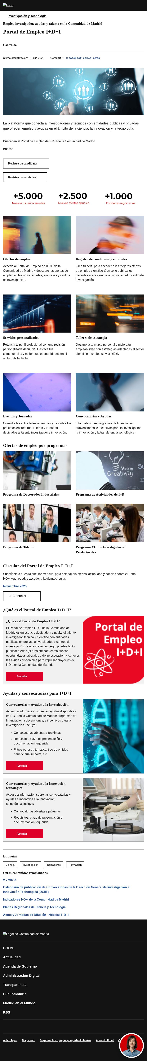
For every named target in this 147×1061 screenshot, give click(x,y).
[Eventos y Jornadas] (37, 404)
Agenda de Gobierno (20, 966)
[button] (26, 163)
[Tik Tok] (77, 1026)
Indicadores (54, 864)
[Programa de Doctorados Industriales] (37, 475)
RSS (6, 1012)
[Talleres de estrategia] (110, 329)
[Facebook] (8, 1026)
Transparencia (14, 985)
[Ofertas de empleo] (37, 253)
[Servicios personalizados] (37, 331)
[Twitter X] (31, 1026)
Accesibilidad (105, 1040)
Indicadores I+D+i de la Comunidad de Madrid (36, 899)
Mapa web (28, 1040)
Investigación (30, 864)
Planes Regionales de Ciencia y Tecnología (34, 907)
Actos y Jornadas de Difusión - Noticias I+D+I (36, 914)
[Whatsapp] (65, 1026)
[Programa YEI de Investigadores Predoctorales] (110, 530)
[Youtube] (43, 1026)
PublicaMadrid (15, 994)
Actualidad (12, 957)
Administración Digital (21, 976)
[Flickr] (88, 1026)
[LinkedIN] (54, 1026)
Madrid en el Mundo (19, 1003)
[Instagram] (20, 1026)
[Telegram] (100, 1026)
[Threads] (111, 1026)
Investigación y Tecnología (27, 16)
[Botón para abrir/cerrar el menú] (141, 5)
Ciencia (10, 864)
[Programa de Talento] (37, 528)
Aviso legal (10, 1040)
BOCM (8, 948)
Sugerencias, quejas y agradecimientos (65, 1040)
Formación (75, 864)
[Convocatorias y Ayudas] (110, 404)
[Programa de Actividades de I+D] (110, 475)
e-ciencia (9, 879)
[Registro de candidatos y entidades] (110, 250)
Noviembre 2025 (15, 586)
